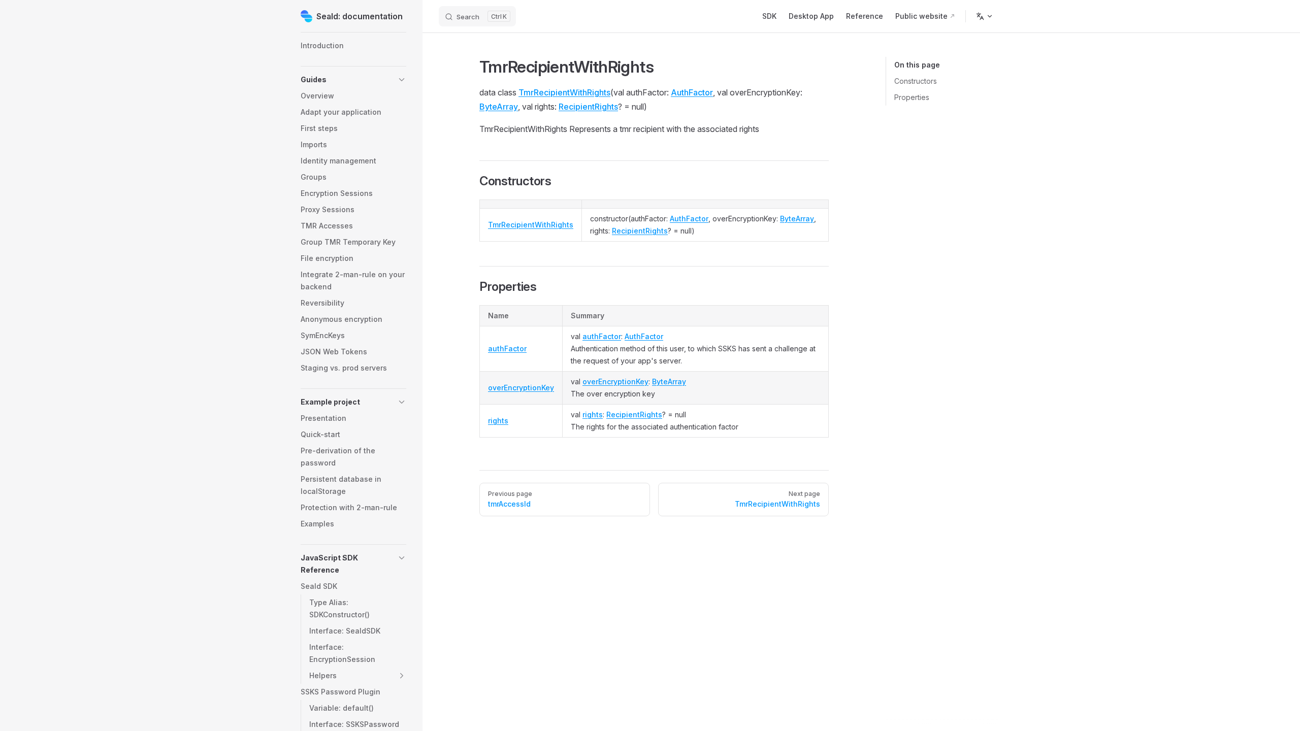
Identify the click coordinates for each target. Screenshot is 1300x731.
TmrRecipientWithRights (564, 92)
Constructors (915, 81)
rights (498, 420)
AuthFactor (692, 92)
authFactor (507, 348)
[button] (353, 80)
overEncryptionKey (521, 387)
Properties (911, 97)
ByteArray (498, 107)
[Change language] (984, 16)
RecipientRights (588, 107)
